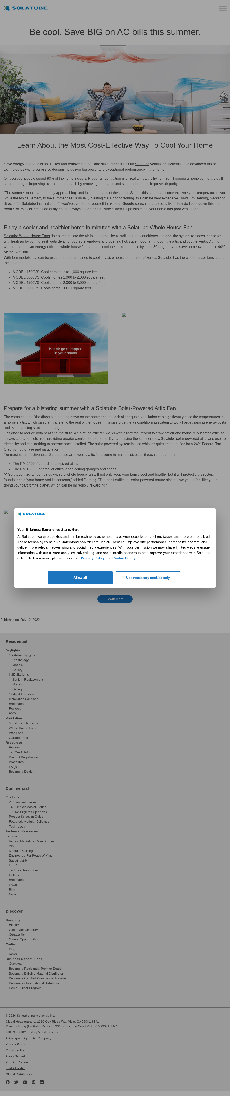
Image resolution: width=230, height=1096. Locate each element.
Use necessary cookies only (148, 578)
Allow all (80, 578)
